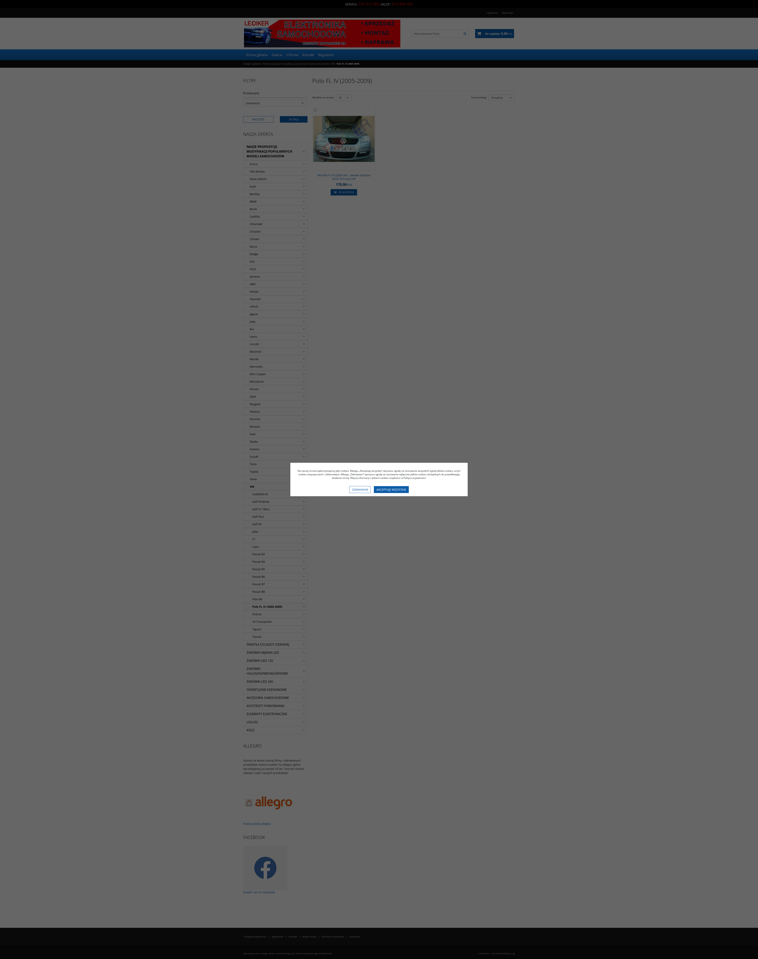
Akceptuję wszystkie (391, 489)
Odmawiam (360, 489)
